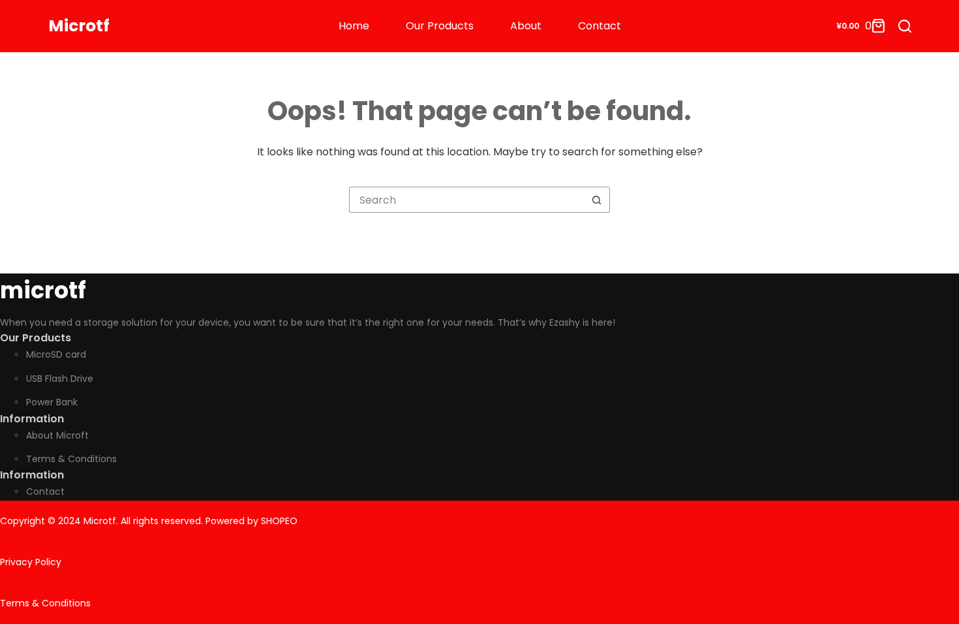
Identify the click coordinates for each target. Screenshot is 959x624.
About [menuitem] (525, 25)
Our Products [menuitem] (440, 25)
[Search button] (597, 200)
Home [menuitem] (354, 25)
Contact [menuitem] (599, 25)
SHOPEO (279, 520)
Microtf (79, 25)
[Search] (904, 26)
